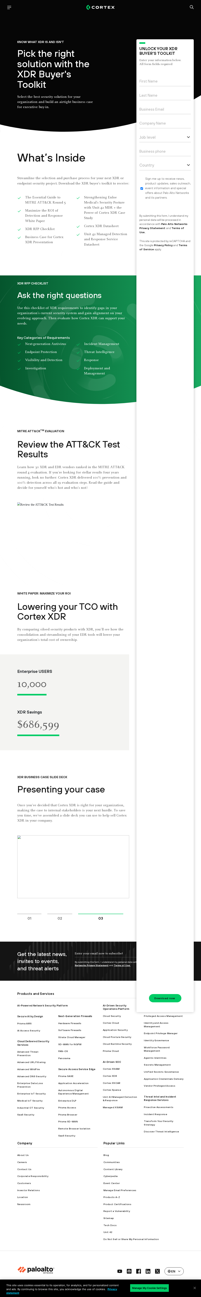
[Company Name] (165, 124)
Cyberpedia (110, 1176)
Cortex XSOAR (112, 1082)
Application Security (115, 1029)
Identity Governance (156, 1040)
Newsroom (24, 1204)
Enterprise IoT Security (31, 1093)
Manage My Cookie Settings (149, 1287)
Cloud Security (112, 1015)
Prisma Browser (67, 1114)
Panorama (64, 1058)
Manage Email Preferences (119, 1190)
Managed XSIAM (113, 1107)
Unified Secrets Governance (161, 1071)
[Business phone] (165, 152)
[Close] (194, 1288)
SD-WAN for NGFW (70, 1044)
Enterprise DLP (67, 1100)
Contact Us (24, 1169)
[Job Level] (165, 138)
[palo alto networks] (100, 7)
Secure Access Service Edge (76, 1069)
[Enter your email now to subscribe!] (113, 955)
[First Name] (165, 82)
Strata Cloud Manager (71, 1037)
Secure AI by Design (30, 1016)
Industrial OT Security (30, 1107)
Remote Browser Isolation (74, 1128)
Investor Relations (28, 1190)
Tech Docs (110, 1225)
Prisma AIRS (24, 1023)
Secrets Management (157, 1064)
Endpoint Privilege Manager (160, 1033)
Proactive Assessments (158, 1107)
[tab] (34, 915)
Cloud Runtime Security (117, 1043)
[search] (191, 7)
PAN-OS (63, 1051)
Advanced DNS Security (31, 1076)
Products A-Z (111, 1197)
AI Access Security (28, 1030)
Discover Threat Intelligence (161, 1131)
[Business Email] (165, 110)
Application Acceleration (73, 1083)
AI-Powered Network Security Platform (42, 1005)
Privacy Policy (163, 245)
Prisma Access (67, 1107)
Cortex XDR (110, 1075)
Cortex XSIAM (111, 1068)
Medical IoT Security (29, 1100)
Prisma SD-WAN (68, 1121)
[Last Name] (165, 96)
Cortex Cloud (111, 1022)
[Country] (165, 166)
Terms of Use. (122, 965)
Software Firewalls (69, 1030)
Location (22, 1197)
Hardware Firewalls (69, 1023)
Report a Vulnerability (116, 1211)
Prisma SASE (66, 1076)
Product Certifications (117, 1204)
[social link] (119, 1271)
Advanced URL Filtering (31, 1062)
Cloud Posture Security (117, 1037)
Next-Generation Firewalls (75, 1016)
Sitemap (108, 1218)
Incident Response (155, 1114)
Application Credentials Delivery (163, 1078)
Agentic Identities (155, 1057)
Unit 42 (107, 1232)
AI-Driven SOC (112, 1061)
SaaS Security (25, 1114)
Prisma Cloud (111, 1050)
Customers (24, 1183)
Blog (106, 1155)
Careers (22, 1162)
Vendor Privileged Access (159, 1085)
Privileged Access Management (163, 1015)
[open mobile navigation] (9, 7)
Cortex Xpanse (112, 1089)
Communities (111, 1162)
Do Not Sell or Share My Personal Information (131, 1239)
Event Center (111, 1183)
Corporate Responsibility (32, 1176)
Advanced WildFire (28, 1069)
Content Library (112, 1169)
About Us (23, 1155)
